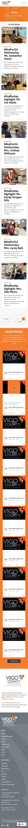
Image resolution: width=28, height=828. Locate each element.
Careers (4, 776)
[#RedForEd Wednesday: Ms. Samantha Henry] (14, 49)
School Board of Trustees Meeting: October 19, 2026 (12, 554)
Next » (20, 321)
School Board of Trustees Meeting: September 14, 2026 (13, 615)
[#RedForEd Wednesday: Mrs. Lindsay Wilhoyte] (14, 143)
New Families (5, 768)
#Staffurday (8, 76)
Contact (4, 779)
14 (15, 321)
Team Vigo (5, 766)
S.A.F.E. (3, 752)
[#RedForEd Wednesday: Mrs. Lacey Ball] (14, 240)
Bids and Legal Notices (8, 784)
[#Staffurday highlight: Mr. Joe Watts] (14, 96)
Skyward (4, 774)
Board (3, 741)
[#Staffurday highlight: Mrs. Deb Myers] (14, 286)
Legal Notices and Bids (12, 821)
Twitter (19, 337)
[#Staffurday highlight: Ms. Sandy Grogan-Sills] (14, 192)
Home (3, 733)
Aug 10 (17, 409)
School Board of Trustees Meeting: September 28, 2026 (13, 585)
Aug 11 (17, 374)
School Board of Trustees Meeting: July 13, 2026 (12, 463)
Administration (6, 744)
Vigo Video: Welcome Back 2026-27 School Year (12, 398)
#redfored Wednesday (11, 29)
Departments (5, 747)
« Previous (6, 318)
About (3, 755)
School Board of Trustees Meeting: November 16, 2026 (13, 524)
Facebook (14, 337)
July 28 (17, 439)
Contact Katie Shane (7, 702)
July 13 (17, 499)
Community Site (6, 781)
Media (3, 749)
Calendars (4, 763)
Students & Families (7, 736)
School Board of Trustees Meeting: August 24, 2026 (12, 645)
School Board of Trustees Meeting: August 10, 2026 (12, 368)
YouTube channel (16, 339)
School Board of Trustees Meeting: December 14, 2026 (13, 494)
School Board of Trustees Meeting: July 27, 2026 (12, 433)
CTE (3, 771)
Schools (4, 739)
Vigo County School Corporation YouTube (16, 372)
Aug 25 (17, 651)
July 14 (17, 469)
